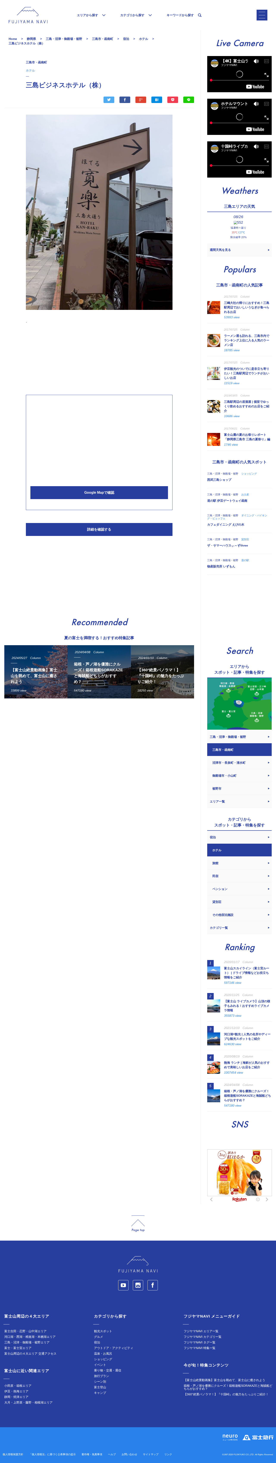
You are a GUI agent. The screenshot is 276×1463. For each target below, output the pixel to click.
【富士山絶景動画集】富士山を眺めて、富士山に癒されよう (224, 1380)
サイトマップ (150, 1454)
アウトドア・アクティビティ (113, 1347)
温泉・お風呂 (103, 1353)
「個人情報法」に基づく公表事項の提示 (52, 1454)
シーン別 (100, 1381)
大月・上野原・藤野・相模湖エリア (28, 1402)
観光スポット (103, 1331)
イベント (100, 1364)
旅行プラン (101, 1375)
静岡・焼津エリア (16, 1396)
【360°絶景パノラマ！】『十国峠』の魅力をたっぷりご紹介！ (226, 1394)
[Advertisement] (99, 359)
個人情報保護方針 (13, 1454)
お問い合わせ (129, 1454)
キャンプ (100, 1392)
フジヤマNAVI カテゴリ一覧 (202, 1336)
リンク (168, 1454)
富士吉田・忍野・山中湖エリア (25, 1331)
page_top (138, 1223)
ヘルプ (112, 1454)
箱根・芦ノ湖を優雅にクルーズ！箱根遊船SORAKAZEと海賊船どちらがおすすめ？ (228, 1387)
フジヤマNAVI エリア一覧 (201, 1331)
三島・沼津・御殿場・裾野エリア (27, 1342)
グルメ (98, 1336)
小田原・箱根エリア (17, 1385)
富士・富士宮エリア (17, 1347)
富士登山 (100, 1387)
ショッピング (103, 1359)
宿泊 (97, 1342)
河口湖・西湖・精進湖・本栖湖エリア (30, 1336)
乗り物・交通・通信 (107, 1370)
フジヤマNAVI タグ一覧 (199, 1342)
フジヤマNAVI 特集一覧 (199, 1347)
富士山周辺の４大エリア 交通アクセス (30, 1353)
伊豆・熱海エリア (16, 1391)
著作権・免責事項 (92, 1454)
